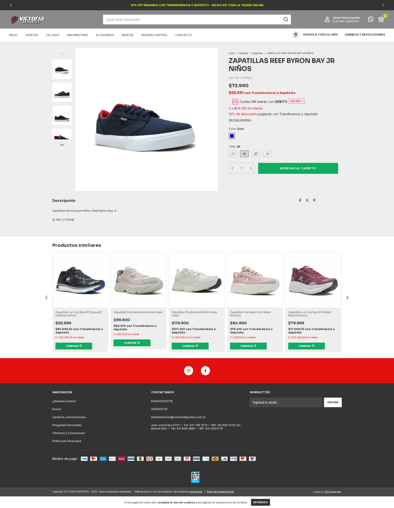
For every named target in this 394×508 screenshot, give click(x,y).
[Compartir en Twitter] (307, 200)
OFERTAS (31, 35)
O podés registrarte (346, 21)
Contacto (183, 35)
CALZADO (52, 35)
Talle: (234, 146)
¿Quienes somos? (64, 401)
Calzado (243, 53)
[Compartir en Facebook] (300, 200)
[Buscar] (285, 19)
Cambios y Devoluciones (69, 417)
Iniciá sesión (351, 17)
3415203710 (159, 409)
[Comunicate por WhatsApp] (371, 20)
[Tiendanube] (327, 492)
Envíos (56, 409)
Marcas (128, 35)
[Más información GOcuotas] (297, 101)
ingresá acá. (196, 491)
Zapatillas (257, 53)
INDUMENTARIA (77, 35)
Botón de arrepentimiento (220, 491)
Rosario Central (154, 35)
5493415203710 (162, 401)
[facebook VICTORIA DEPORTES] (205, 370)
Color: (236, 128)
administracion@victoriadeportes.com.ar (178, 417)
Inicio (13, 35)
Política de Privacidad (66, 441)
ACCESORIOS (105, 35)
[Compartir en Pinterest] (314, 200)
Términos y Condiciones (68, 433)
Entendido (260, 502)
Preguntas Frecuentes (67, 425)
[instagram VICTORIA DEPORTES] (188, 370)
